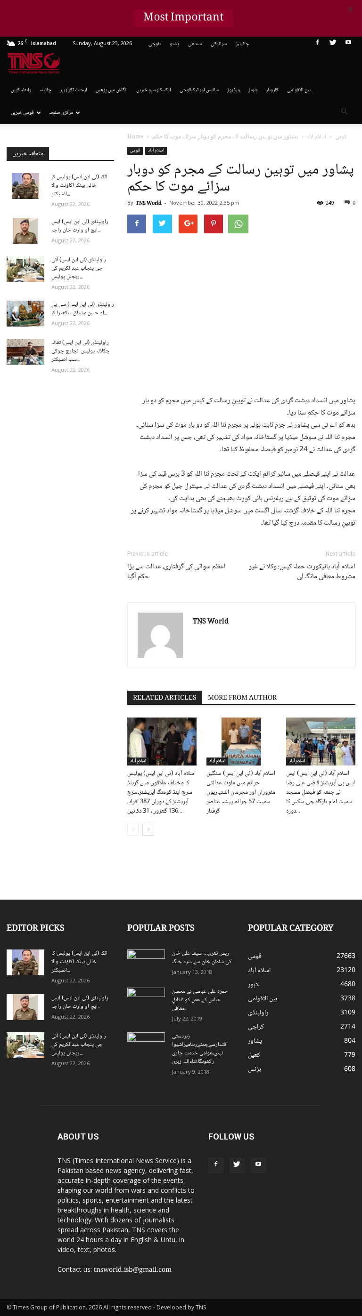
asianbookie (334, 1153)
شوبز (252, 90)
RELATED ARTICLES (165, 698)
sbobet (328, 1133)
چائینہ (45, 90)
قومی (135, 150)
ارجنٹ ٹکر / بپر (73, 90)
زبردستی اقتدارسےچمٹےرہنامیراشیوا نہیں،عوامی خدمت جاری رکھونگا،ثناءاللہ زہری (200, 1049)
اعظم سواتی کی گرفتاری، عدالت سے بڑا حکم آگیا (176, 572)
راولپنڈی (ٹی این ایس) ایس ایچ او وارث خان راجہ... (79, 226)
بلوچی (154, 44)
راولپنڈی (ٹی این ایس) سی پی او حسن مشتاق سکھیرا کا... (82, 309)
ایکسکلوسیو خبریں (153, 90)
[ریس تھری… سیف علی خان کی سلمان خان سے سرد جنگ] (146, 962)
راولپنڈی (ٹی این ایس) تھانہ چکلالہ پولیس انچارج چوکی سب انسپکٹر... (80, 351)
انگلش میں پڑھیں (112, 90)
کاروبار (272, 90)
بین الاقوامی (299, 90)
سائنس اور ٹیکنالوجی (199, 90)
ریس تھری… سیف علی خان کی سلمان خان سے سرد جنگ (201, 958)
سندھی (195, 44)
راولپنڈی (258, 1013)
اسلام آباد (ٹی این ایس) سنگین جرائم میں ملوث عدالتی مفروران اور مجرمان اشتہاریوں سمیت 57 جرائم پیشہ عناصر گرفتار (240, 792)
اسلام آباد (156, 150)
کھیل (254, 1055)
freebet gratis (284, 1183)
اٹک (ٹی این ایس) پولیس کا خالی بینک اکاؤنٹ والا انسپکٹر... (79, 185)
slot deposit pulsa (243, 1183)
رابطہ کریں (21, 90)
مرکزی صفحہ (61, 112)
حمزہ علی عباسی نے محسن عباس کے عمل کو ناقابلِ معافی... (200, 1000)
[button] (344, 113)
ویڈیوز (233, 90)
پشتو (174, 44)
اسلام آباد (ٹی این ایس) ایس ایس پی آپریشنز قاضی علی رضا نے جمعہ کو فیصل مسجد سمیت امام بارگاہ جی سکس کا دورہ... (320, 792)
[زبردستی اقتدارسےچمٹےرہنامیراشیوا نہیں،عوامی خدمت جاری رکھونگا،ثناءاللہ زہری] (146, 1045)
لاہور (253, 984)
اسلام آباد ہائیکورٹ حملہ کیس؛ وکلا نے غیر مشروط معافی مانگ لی (302, 572)
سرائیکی (219, 44)
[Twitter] (333, 44)
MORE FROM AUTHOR (242, 698)
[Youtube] (348, 44)
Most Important (183, 18)
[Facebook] (317, 44)
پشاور (255, 1041)
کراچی (256, 1027)
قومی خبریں (22, 112)
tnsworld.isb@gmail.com (133, 1270)
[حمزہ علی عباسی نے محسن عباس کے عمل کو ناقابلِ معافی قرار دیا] (146, 1001)
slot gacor (342, 1173)
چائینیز (242, 44)
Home (135, 137)
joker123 (210, 1183)
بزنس (254, 1069)
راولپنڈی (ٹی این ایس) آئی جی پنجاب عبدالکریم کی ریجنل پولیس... (78, 268)
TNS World (149, 203)
